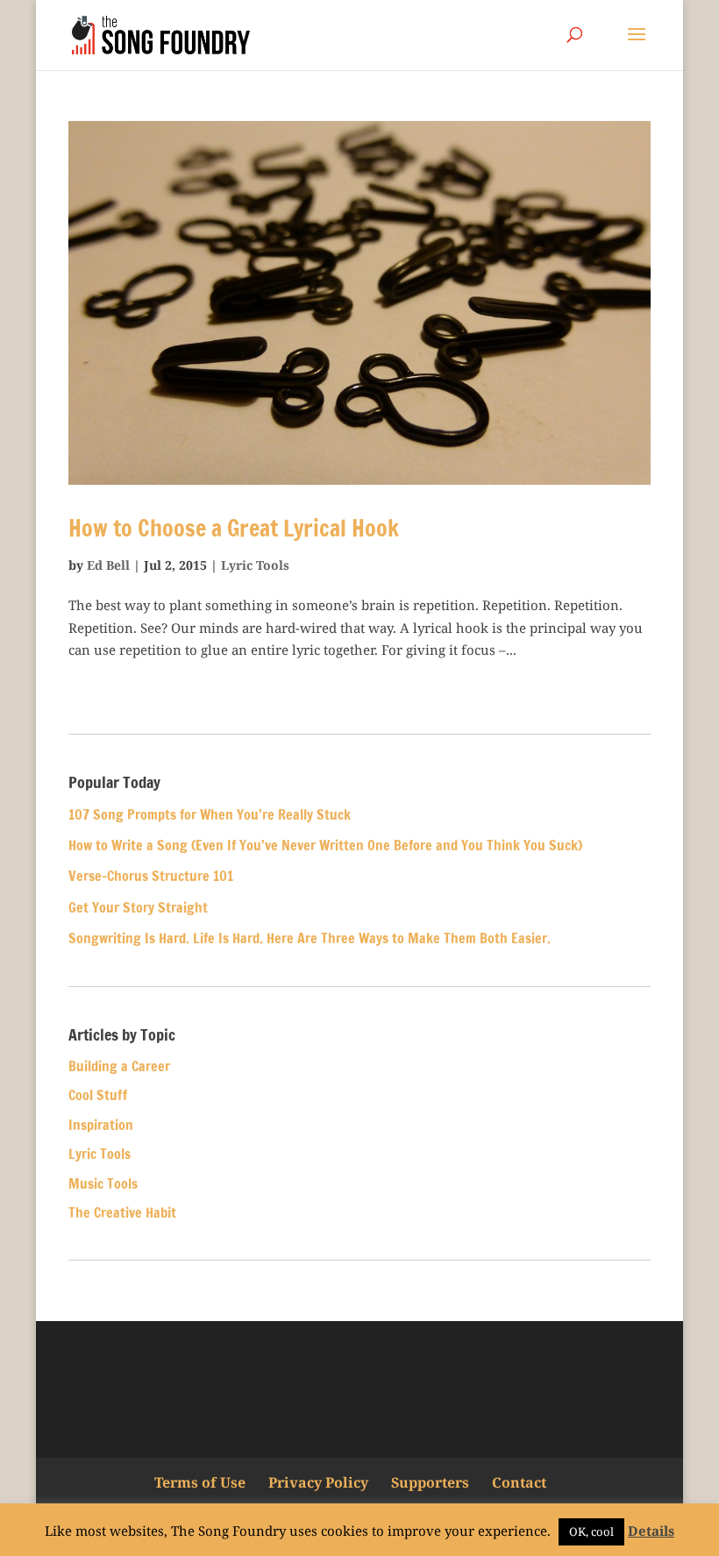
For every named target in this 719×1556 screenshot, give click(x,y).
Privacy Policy (318, 1482)
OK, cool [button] (591, 1531)
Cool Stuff (97, 1095)
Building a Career (119, 1066)
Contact (519, 1482)
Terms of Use (200, 1482)
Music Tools (103, 1183)
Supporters (430, 1482)
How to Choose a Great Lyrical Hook (233, 528)
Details (651, 1530)
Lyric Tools (255, 565)
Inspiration (100, 1124)
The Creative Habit (122, 1212)
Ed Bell (108, 565)
